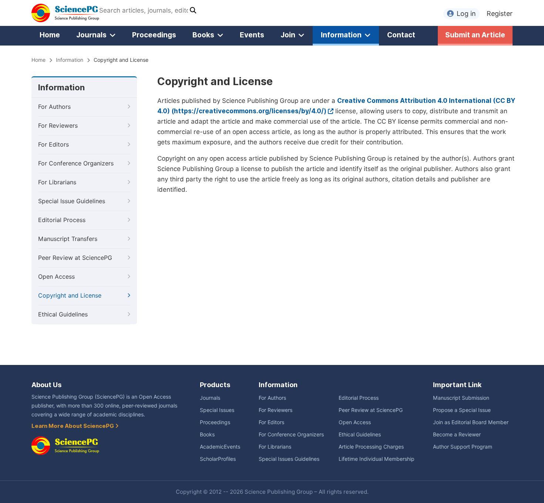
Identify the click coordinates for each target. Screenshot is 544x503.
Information (341, 35)
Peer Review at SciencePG (75, 257)
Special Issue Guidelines (71, 201)
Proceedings (154, 35)
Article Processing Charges (371, 447)
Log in (466, 13)
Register (500, 13)
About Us (46, 385)
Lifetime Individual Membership (376, 459)
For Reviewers (58, 125)
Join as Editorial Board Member (470, 422)
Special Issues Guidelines (289, 459)
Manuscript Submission (461, 398)
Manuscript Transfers (67, 238)
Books (203, 35)
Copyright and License (69, 295)
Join (288, 35)
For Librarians (57, 182)
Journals (91, 35)
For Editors (53, 144)
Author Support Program (462, 447)
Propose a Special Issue (462, 410)
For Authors (54, 106)
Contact (401, 35)
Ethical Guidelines (63, 314)
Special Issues (217, 410)
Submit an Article (475, 35)
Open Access (56, 276)
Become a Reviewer (457, 434)
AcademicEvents (220, 447)
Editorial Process (61, 220)
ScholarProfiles (218, 459)
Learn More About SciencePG (73, 426)
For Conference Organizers (76, 163)
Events (252, 35)
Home (50, 35)
